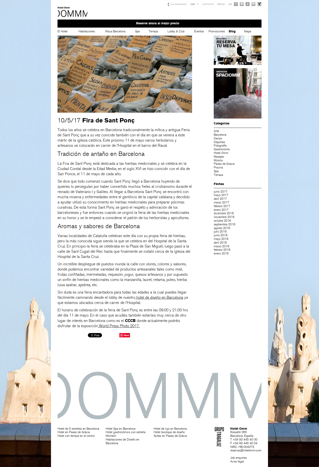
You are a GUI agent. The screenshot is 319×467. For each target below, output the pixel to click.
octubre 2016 (222, 221)
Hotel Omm (73, 12)
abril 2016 (220, 242)
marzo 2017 (221, 202)
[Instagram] (259, 4)
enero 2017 (221, 210)
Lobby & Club (176, 31)
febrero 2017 (222, 206)
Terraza (153, 31)
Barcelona (220, 135)
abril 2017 (220, 199)
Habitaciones (87, 31)
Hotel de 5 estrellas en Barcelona (78, 429)
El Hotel (62, 31)
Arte (216, 131)
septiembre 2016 (224, 224)
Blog (232, 31)
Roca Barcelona (115, 31)
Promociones (217, 31)
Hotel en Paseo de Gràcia (74, 432)
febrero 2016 (222, 250)
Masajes (219, 156)
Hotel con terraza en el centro (76, 436)
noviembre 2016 (224, 217)
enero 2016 (221, 253)
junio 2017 (220, 191)
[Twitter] (242, 4)
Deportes (219, 142)
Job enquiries (238, 458)
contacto (208, 4)
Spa (137, 31)
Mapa (247, 31)
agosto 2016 (222, 228)
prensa (221, 4)
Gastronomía (222, 149)
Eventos (199, 31)
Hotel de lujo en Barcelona (170, 429)
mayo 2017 (221, 195)
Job (230, 4)
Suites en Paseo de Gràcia (170, 436)
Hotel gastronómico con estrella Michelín (125, 434)
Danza (218, 138)
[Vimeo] (253, 4)
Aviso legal (237, 461)
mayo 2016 (221, 239)
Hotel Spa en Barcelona (120, 429)
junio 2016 (220, 235)
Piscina (218, 167)
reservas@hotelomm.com (245, 450)
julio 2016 (220, 231)
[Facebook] (236, 4)
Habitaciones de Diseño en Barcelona (122, 441)
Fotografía (220, 145)
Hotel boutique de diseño (169, 432)
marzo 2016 (221, 246)
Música (218, 160)
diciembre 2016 (224, 213)
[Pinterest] (247, 4)
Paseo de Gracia (224, 164)
